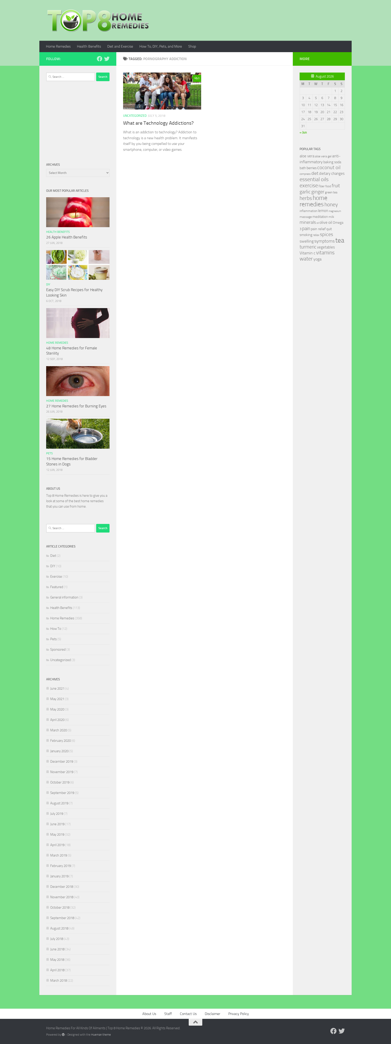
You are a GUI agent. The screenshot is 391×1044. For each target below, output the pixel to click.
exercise (309, 185)
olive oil (325, 222)
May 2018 (57, 960)
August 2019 (59, 803)
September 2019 (62, 793)
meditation (320, 217)
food (328, 186)
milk (331, 217)
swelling (307, 241)
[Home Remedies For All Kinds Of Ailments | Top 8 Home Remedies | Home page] (98, 20)
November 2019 (61, 772)
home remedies (313, 201)
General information (64, 597)
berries (312, 168)
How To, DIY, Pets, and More (160, 46)
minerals (308, 222)
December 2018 (61, 887)
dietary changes (332, 173)
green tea (331, 192)
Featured (56, 587)
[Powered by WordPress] (63, 1034)
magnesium (335, 211)
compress (305, 173)
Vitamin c (307, 253)
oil (318, 222)
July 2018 (56, 939)
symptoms (324, 241)
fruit (336, 185)
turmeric (308, 247)
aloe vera (307, 156)
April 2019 (57, 845)
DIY (48, 284)
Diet (53, 556)
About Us (149, 1014)
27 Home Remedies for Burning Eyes (76, 406)
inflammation (308, 211)
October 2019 (59, 782)
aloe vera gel (323, 156)
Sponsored (58, 649)
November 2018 (61, 897)
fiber (322, 186)
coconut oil (329, 167)
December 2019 (61, 761)
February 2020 (60, 741)
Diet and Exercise (120, 46)
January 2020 (59, 751)
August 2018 (59, 928)
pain (306, 228)
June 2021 (57, 688)
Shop (192, 46)
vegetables (326, 247)
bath (303, 168)
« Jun (303, 132)
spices (326, 234)
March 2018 (58, 980)
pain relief (318, 229)
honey (331, 204)
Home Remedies (58, 46)
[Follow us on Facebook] (99, 58)
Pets (49, 453)
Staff (168, 1014)
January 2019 (59, 876)
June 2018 (57, 949)
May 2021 (57, 699)
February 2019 (60, 866)
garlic (305, 192)
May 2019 (57, 834)
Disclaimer (212, 1014)
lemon (323, 210)
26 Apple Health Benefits (66, 237)
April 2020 (57, 720)
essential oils (314, 179)
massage (306, 217)
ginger (317, 192)
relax (316, 235)
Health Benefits (89, 46)
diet (314, 173)
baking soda (332, 162)
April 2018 (57, 970)
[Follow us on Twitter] (107, 58)
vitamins (325, 253)
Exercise (56, 576)
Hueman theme (101, 1034)
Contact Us (188, 1014)
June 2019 (57, 824)
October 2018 (59, 907)
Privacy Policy (238, 1014)
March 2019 (58, 855)
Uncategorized (135, 116)
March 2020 (58, 730)
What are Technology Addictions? (158, 123)
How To (55, 629)
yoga (317, 259)
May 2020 (57, 709)
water (306, 259)
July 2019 (56, 814)
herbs (306, 198)
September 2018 (62, 918)
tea (339, 240)
